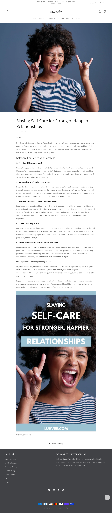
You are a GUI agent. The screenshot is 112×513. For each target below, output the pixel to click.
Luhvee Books (52, 508)
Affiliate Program (11, 463)
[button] (7, 11)
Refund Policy (10, 475)
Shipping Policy (10, 459)
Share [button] (20, 137)
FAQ (6, 478)
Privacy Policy (10, 471)
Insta (29, 435)
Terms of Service (11, 467)
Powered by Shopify (62, 508)
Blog (7, 482)
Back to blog (57, 443)
